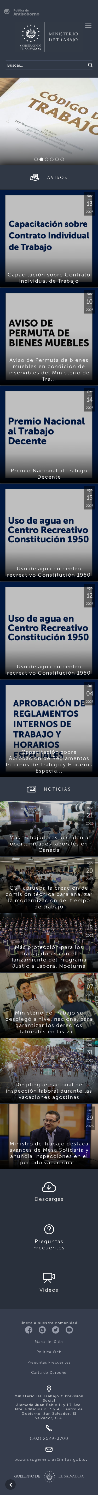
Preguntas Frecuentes (49, 1362)
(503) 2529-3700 (49, 1438)
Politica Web (49, 1352)
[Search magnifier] (90, 65)
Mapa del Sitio (49, 1342)
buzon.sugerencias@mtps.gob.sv (51, 1459)
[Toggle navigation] (88, 25)
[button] (7, 121)
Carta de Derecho (49, 1372)
